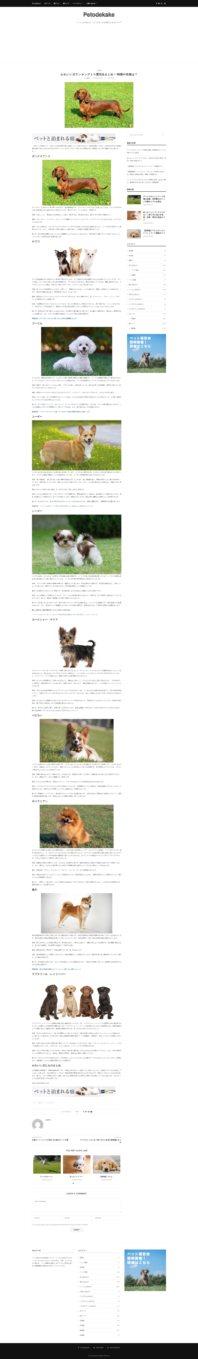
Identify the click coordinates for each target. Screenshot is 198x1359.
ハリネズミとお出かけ (147, 304)
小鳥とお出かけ (147, 294)
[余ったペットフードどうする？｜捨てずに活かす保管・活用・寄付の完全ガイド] (77, 1164)
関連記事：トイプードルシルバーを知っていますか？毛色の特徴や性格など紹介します (61, 412)
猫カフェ (57, 3)
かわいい (41, 1102)
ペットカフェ (77, 3)
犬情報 (99, 70)
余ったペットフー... (77, 1177)
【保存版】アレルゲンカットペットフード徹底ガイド (145, 166)
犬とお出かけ (36, 3)
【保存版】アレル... (106, 1177)
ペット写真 (148, 270)
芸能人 (147, 260)
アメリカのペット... (47, 1177)
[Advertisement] (99, 45)
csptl (87, 78)
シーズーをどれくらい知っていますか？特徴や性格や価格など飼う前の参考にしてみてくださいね (65, 614)
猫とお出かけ (147, 285)
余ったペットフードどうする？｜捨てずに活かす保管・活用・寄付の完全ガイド (154, 216)
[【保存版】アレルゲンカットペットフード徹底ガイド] (106, 1164)
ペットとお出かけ (147, 289)
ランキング (51, 1102)
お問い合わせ (91, 3)
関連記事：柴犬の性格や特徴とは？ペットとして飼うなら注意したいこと (56, 969)
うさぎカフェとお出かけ (147, 309)
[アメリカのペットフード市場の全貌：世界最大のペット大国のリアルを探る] (47, 1164)
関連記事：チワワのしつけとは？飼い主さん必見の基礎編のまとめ (54, 318)
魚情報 (147, 251)
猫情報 (148, 328)
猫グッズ (66, 3)
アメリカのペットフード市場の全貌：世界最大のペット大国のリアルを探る (154, 199)
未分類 (147, 255)
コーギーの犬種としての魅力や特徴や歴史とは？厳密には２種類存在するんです (66, 506)
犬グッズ (47, 3)
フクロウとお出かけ (147, 299)
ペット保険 (147, 280)
